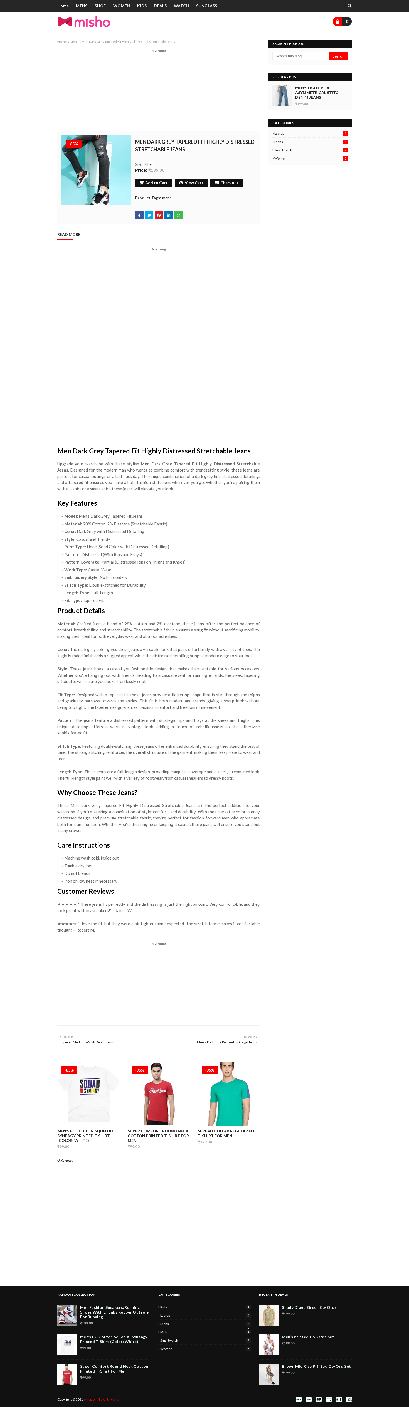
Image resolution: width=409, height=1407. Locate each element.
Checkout (229, 182)
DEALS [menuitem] (160, 5)
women (310, 158)
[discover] (328, 1399)
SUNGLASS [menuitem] (206, 5)
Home (62, 42)
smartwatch (310, 150)
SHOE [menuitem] (100, 5)
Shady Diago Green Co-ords (309, 1307)
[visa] (308, 1399)
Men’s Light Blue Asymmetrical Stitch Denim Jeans (318, 92)
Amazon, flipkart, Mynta (101, 1399)
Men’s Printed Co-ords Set (308, 1336)
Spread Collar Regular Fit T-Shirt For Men (226, 1133)
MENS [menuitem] (81, 5)
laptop (310, 133)
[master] (318, 1399)
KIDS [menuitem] (142, 5)
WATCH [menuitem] (181, 5)
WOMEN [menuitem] (121, 5)
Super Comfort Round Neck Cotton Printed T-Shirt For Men (158, 1136)
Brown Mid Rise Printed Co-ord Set (316, 1366)
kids (205, 1307)
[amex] (348, 1399)
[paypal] (298, 1399)
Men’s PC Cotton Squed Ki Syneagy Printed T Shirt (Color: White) (85, 1136)
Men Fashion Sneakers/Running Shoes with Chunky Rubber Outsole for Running (114, 1312)
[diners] (338, 1399)
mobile (205, 1332)
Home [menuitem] (63, 5)
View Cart (194, 182)
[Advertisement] (158, 91)
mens (74, 42)
